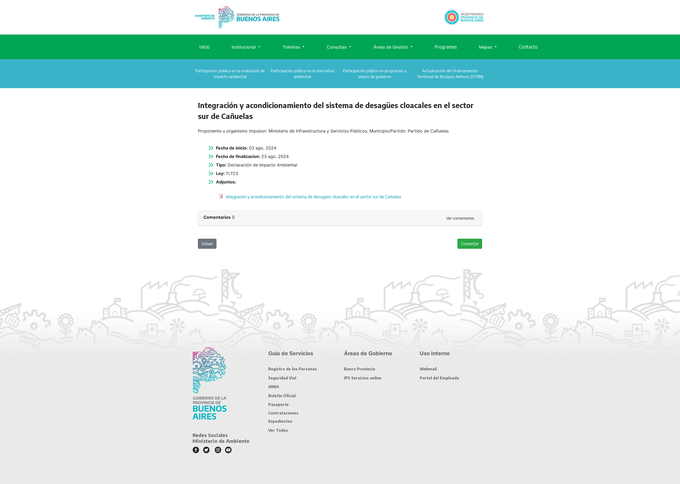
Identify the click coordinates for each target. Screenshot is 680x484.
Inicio (204, 47)
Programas (446, 47)
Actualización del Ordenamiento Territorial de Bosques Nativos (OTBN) (449, 73)
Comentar (470, 243)
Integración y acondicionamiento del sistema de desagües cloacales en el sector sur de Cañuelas (313, 196)
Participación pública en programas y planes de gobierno (375, 73)
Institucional (244, 47)
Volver (207, 243)
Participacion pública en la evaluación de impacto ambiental (230, 73)
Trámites (292, 47)
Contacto (528, 47)
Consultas (337, 47)
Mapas (486, 47)
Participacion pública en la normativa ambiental (302, 73)
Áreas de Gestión (391, 47)
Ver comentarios (460, 218)
